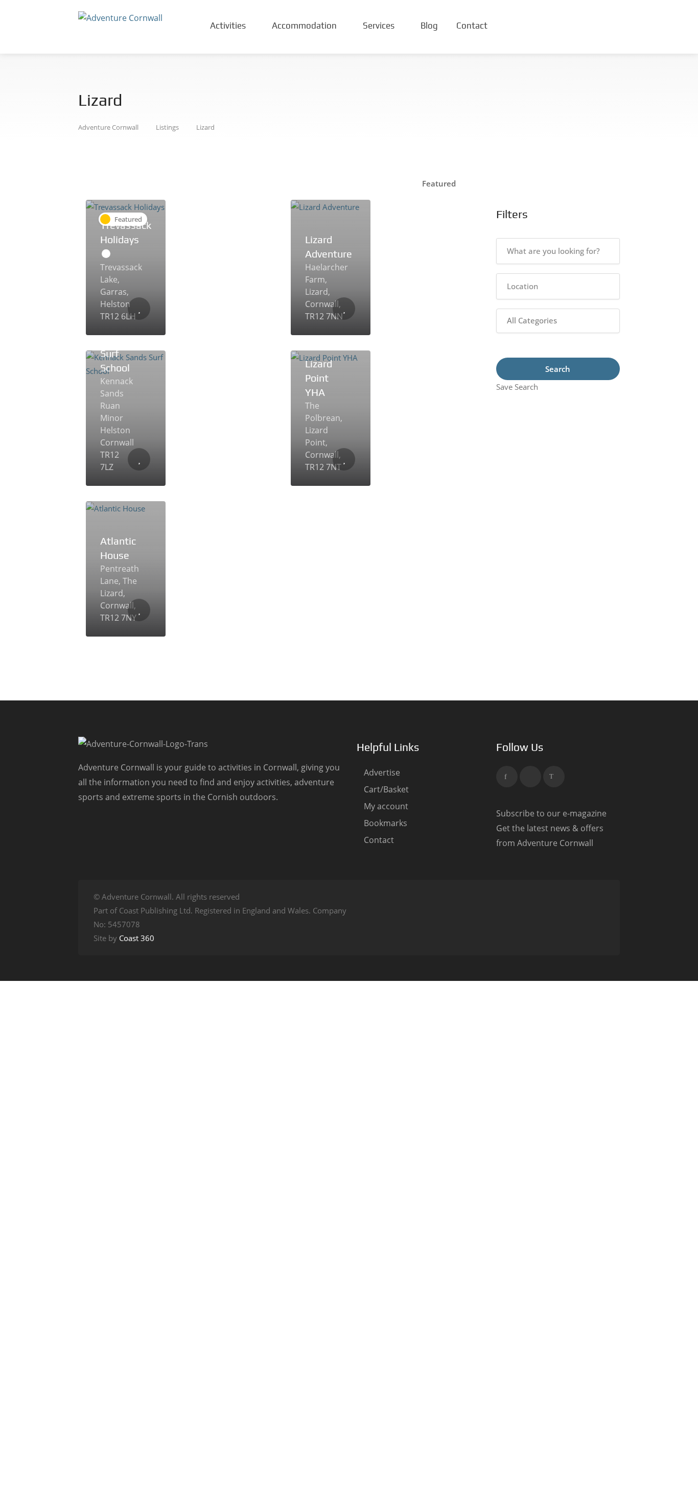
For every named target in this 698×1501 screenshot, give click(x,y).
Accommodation (304, 25)
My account (386, 806)
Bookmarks (385, 823)
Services (378, 25)
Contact (471, 25)
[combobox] (443, 183)
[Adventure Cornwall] (120, 17)
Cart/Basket (386, 789)
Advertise (382, 772)
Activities (228, 25)
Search (557, 369)
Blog (429, 25)
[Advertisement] (558, 547)
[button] (558, 321)
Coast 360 (136, 938)
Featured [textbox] (439, 183)
